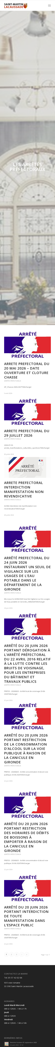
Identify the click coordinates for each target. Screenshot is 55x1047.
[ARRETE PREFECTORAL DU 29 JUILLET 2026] (27, 412)
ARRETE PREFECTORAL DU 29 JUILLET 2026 (26, 433)
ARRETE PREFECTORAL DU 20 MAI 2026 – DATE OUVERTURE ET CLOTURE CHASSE (26, 370)
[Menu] (49, 5)
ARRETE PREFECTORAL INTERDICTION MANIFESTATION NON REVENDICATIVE (24, 489)
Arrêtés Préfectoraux (12, 381)
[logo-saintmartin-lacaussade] (23, 5)
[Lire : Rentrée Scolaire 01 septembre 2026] (6, 1044)
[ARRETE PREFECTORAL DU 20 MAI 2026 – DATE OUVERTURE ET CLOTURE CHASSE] (27, 345)
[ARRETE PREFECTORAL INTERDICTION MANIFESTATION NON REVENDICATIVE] (27, 467)
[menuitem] (49, 5)
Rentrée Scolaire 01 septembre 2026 (23, 1042)
